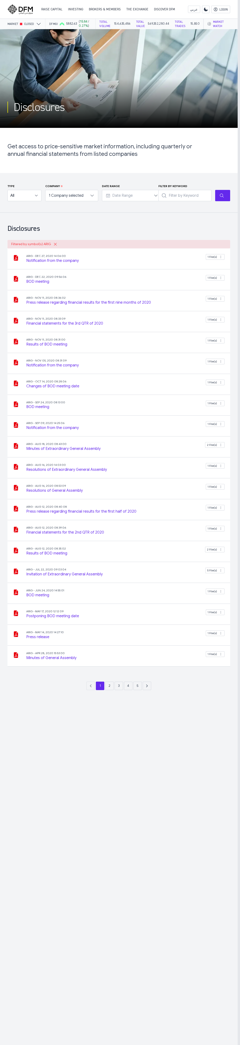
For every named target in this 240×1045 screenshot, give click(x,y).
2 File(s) (212, 445)
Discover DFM (164, 9)
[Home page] (20, 9)
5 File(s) (212, 570)
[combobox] (24, 195)
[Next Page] (147, 686)
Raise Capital (51, 9)
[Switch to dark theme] (206, 9)
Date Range (111, 186)
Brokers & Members (105, 9)
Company (53, 186)
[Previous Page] (90, 686)
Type (11, 186)
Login (223, 9)
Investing (75, 9)
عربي (194, 9)
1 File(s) (212, 257)
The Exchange (137, 9)
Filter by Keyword (172, 186)
